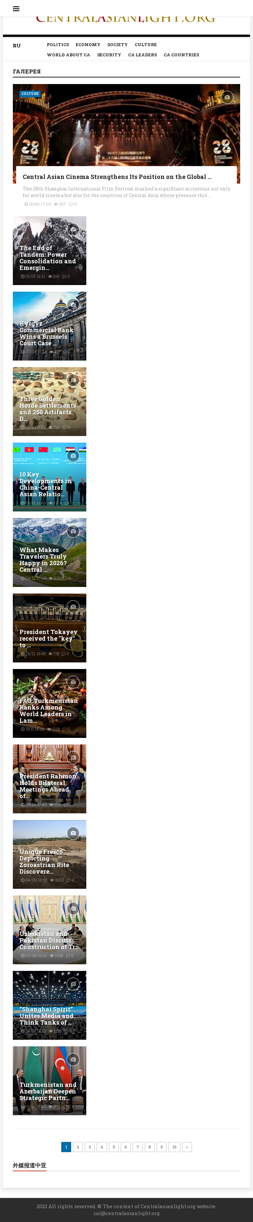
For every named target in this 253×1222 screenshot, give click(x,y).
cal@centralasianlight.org (127, 1213)
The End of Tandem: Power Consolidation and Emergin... (47, 258)
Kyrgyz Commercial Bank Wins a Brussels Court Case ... (46, 333)
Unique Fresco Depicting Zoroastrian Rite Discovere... (44, 861)
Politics (58, 44)
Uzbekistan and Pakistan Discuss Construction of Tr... (48, 940)
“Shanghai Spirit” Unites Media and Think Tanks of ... (46, 1015)
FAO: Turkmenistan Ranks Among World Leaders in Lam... (48, 710)
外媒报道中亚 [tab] (29, 1165)
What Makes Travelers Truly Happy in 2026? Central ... (43, 559)
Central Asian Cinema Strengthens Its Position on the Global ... (117, 177)
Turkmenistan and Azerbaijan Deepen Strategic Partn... (48, 1091)
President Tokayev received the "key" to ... (48, 638)
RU (17, 45)
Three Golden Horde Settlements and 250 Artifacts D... (47, 408)
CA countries (181, 55)
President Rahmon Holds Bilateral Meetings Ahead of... (47, 786)
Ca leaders (142, 55)
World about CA (68, 55)
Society (117, 44)
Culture (146, 44)
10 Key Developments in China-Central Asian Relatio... (45, 484)
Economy (88, 44)
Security (109, 55)
